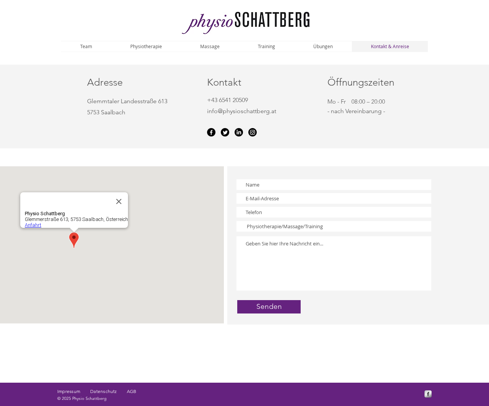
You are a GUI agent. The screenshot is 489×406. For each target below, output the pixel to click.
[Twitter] (225, 132)
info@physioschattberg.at (241, 111)
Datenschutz (103, 391)
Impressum (73, 391)
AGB (132, 391)
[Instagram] (252, 132)
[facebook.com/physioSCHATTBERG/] (428, 394)
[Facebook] (211, 132)
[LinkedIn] (239, 132)
